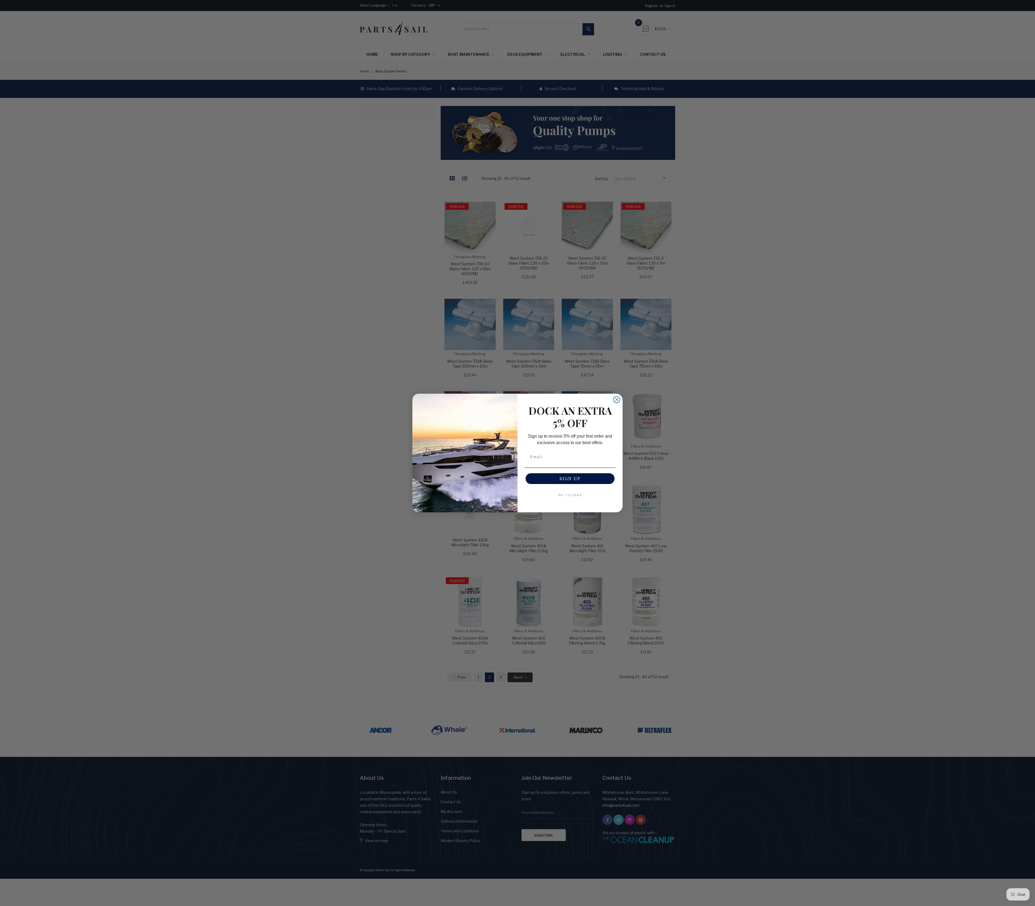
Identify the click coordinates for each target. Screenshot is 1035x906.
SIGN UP (570, 478)
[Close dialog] (616, 399)
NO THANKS (570, 495)
